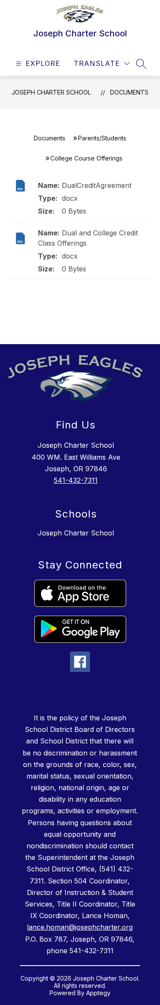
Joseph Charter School (51, 92)
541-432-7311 (76, 480)
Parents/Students (102, 138)
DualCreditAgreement (96, 185)
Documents (129, 92)
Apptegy (98, 992)
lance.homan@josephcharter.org (80, 927)
